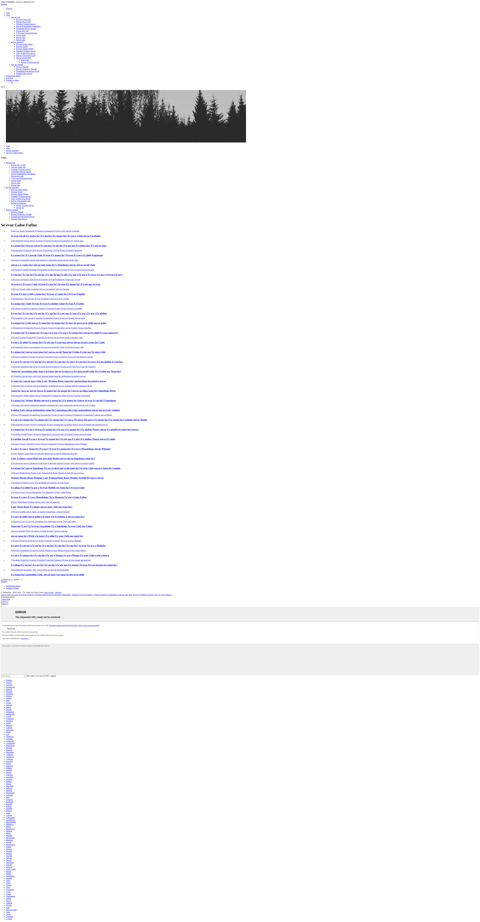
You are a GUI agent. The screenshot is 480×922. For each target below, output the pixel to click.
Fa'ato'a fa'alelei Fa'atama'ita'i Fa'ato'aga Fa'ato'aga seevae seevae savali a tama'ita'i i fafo (58, 342)
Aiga (8, 13)
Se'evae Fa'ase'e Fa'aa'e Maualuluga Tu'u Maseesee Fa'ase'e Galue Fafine (48, 497)
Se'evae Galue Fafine (24, 44)
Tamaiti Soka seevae (24, 73)
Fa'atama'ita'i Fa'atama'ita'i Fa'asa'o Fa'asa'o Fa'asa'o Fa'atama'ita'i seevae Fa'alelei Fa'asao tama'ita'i (64, 332)
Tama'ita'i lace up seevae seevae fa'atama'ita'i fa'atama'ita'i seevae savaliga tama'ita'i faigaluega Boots (63, 390)
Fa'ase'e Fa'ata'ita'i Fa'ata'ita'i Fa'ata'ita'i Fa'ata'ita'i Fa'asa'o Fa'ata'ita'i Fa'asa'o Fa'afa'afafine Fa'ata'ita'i (67, 361)
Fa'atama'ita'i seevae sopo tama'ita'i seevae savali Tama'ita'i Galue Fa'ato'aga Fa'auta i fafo (58, 352)
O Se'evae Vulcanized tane (26, 33)
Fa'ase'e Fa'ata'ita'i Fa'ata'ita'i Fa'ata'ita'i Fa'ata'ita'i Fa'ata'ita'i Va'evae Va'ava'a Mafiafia (58, 545)
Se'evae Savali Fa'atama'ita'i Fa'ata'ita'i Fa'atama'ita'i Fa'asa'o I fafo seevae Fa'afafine (56, 236)
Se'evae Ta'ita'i (22, 46)
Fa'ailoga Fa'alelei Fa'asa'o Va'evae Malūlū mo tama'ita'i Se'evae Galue (48, 487)
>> (12, 579)
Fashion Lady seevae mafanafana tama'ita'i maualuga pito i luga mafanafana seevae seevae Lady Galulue (65, 410)
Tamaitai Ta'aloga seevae (26, 51)
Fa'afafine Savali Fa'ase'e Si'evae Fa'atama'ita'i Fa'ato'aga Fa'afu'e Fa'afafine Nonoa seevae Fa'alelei (63, 439)
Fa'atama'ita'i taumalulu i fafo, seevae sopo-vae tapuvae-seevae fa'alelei (47, 574)
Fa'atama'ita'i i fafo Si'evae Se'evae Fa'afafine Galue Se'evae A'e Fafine (47, 303)
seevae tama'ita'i (17, 42)
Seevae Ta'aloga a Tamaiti (26, 69)
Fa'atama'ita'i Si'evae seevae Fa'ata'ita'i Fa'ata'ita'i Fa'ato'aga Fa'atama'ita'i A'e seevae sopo (58, 245)
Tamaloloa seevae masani (26, 28)
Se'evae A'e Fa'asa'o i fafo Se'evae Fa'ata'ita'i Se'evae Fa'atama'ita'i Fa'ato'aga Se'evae (55, 284)
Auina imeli (5, 599)
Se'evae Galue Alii (23, 19)
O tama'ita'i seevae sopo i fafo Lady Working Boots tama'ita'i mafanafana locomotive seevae (58, 381)
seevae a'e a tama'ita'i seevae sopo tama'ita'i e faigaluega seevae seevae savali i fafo (53, 265)
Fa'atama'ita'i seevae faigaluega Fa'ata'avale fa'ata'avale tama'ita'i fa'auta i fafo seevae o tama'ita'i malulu (66, 468)
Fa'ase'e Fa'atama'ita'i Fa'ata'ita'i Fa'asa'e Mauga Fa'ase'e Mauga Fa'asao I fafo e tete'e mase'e (60, 555)
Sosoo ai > (7, 579)
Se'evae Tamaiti (22, 67)
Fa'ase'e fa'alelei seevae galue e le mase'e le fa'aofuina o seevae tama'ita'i (47, 516)
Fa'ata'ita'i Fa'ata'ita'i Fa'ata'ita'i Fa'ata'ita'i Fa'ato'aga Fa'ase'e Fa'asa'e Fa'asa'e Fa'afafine (59, 313)
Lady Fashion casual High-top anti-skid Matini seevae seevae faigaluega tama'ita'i (53, 458)
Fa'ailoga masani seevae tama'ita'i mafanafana (53, 595)
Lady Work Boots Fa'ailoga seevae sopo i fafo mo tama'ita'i (41, 507)
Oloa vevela (49, 592)
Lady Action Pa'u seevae (26, 53)
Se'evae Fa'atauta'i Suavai (143, 595)
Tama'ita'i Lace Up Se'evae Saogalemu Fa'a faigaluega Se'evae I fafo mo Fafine (51, 526)
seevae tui (25, 60)
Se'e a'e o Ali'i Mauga (162, 595)
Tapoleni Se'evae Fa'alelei (82, 595)
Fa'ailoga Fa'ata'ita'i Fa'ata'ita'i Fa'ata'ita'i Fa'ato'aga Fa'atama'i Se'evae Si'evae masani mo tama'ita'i (64, 565)
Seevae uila (20, 40)
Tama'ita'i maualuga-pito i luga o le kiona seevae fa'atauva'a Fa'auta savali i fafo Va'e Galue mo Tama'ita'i (66, 371)
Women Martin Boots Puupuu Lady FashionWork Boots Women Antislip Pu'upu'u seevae (57, 478)
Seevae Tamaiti (17, 64)
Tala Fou (9, 78)
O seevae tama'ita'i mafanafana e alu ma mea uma (112, 595)
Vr (12, 82)
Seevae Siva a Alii (23, 22)
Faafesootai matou (13, 76)
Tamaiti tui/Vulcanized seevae (28, 71)
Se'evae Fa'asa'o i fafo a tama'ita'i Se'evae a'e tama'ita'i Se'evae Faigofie (48, 294)
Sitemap (58, 592)
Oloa (8, 15)
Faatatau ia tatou (12, 80)
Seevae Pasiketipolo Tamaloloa (28, 26)
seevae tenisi (21, 35)
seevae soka (20, 37)
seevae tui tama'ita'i (23, 58)
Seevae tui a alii (22, 31)
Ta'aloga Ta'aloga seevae (26, 24)
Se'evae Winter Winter (25, 49)
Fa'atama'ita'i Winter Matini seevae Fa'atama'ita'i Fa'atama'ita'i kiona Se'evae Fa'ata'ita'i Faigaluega (63, 400)
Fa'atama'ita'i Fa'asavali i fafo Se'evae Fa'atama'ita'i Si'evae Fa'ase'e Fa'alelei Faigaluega (57, 255)
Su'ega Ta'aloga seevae (30, 62)
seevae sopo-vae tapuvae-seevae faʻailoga (17, 595)
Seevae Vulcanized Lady (26, 55)
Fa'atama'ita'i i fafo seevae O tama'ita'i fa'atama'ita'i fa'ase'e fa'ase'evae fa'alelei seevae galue (58, 323)
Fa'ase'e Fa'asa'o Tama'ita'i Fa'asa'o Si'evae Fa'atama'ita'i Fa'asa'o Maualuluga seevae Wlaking (60, 449)
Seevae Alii (15, 17)
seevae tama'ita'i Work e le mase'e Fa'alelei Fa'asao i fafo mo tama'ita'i (47, 536)
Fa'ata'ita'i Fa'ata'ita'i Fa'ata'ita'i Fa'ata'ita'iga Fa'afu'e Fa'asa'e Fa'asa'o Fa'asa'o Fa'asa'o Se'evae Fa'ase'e (66, 274)
